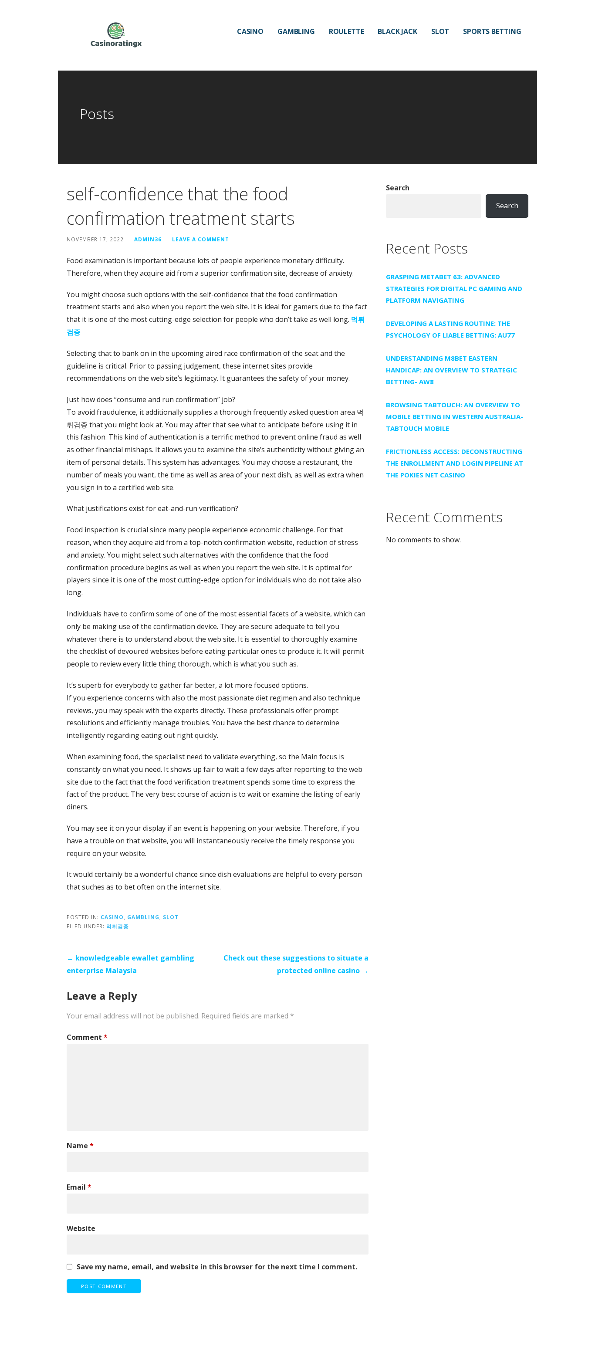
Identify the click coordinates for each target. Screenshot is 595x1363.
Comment (87, 1037)
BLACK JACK (397, 31)
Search (397, 188)
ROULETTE (346, 31)
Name (80, 1145)
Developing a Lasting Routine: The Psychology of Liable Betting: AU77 (450, 329)
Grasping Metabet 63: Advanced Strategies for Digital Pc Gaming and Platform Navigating (454, 288)
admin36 (148, 239)
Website (81, 1228)
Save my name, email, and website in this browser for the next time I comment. (217, 1266)
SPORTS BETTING (492, 31)
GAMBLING (296, 31)
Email (79, 1187)
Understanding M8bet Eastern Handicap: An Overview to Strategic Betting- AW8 (451, 370)
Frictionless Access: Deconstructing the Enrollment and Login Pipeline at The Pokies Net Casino (454, 463)
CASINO (250, 31)
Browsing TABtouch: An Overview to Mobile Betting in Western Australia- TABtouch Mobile (454, 416)
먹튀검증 (117, 926)
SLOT (440, 31)
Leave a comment (200, 239)
